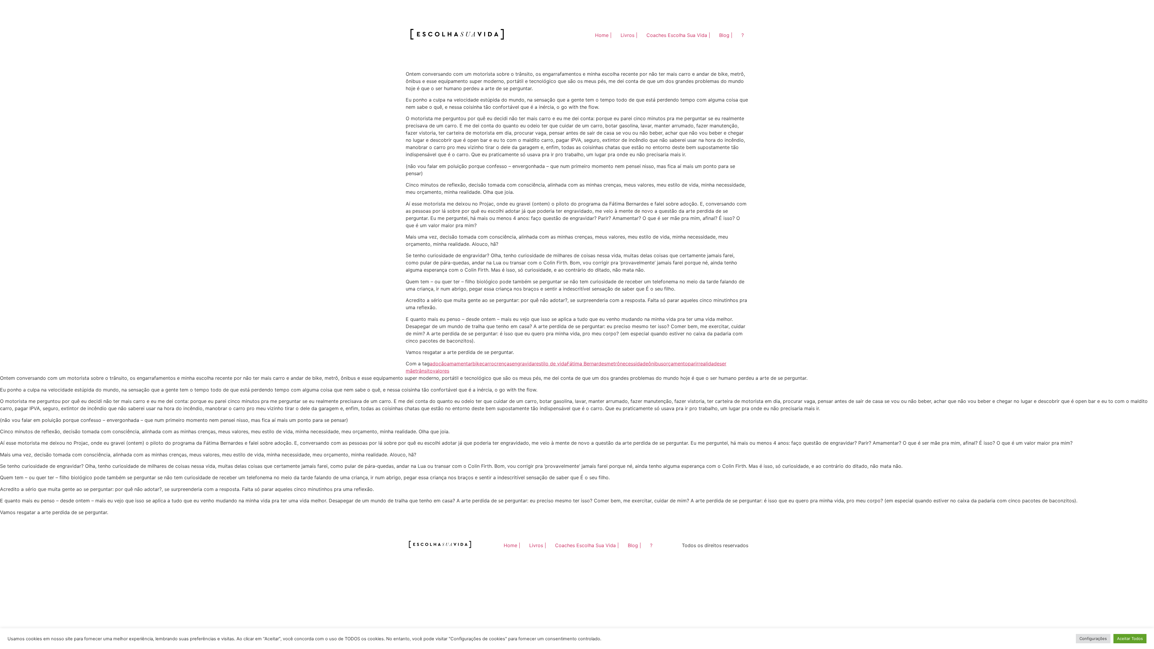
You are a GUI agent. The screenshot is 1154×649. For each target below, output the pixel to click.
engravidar (524, 364)
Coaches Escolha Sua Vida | (678, 35)
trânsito (424, 371)
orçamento (675, 364)
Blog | (725, 35)
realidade (708, 364)
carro (488, 364)
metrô (613, 364)
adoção (438, 364)
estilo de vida (551, 364)
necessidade (634, 364)
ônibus (655, 364)
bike (477, 364)
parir (693, 364)
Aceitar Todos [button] (1130, 638)
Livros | (629, 35)
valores (441, 371)
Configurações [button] (1093, 638)
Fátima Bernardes (586, 364)
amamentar (459, 364)
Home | (603, 35)
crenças (503, 364)
